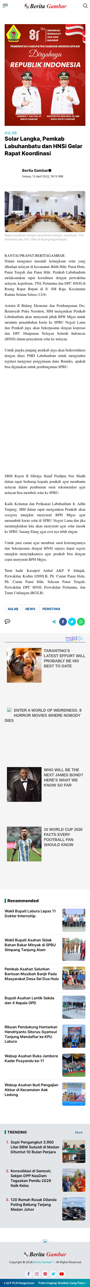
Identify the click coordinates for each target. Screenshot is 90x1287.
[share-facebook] (63, 622)
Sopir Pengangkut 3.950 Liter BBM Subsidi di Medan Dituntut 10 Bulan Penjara (35, 1147)
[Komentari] (7, 622)
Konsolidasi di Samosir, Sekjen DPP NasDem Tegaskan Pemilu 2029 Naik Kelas (31, 1178)
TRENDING (17, 1132)
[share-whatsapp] (81, 622)
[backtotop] (45, 1243)
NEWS (30, 609)
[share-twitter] (72, 622)
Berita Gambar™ (43, 1262)
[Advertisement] (45, 421)
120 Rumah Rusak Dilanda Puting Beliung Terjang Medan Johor (34, 1204)
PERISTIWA (51, 609)
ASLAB (11, 133)
